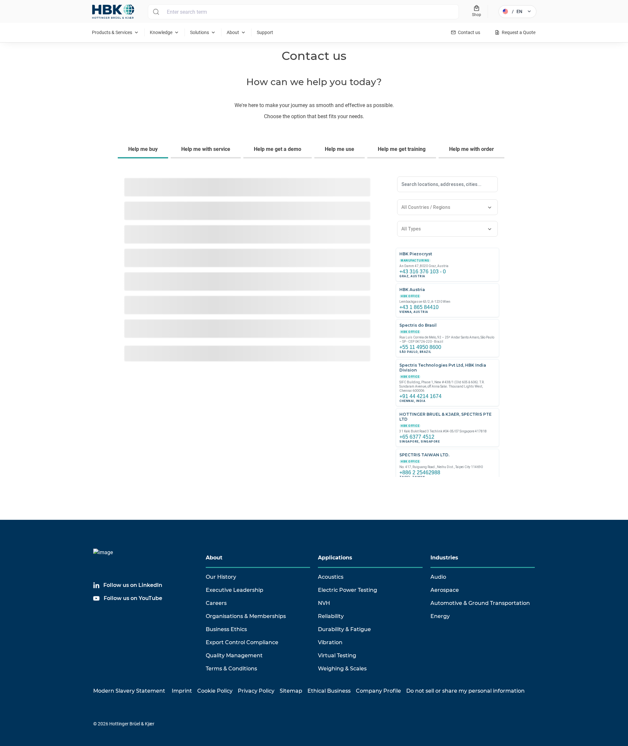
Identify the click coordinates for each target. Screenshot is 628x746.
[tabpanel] (314, 331)
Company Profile (378, 691)
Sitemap (291, 691)
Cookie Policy (215, 691)
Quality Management (234, 655)
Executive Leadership (234, 590)
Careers (216, 603)
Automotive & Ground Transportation (480, 603)
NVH (324, 603)
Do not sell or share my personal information (465, 691)
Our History (221, 577)
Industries (444, 558)
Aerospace (444, 590)
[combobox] (303, 11)
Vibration (330, 642)
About (214, 558)
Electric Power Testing (347, 590)
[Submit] (156, 12)
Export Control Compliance (242, 642)
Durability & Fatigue (344, 629)
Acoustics (330, 577)
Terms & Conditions (231, 668)
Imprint (182, 691)
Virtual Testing (337, 655)
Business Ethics (226, 629)
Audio (438, 577)
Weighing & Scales (342, 668)
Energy (440, 616)
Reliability (331, 616)
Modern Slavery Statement (129, 691)
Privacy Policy (256, 691)
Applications (335, 558)
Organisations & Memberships (246, 616)
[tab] (144, 149)
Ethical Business (329, 691)
